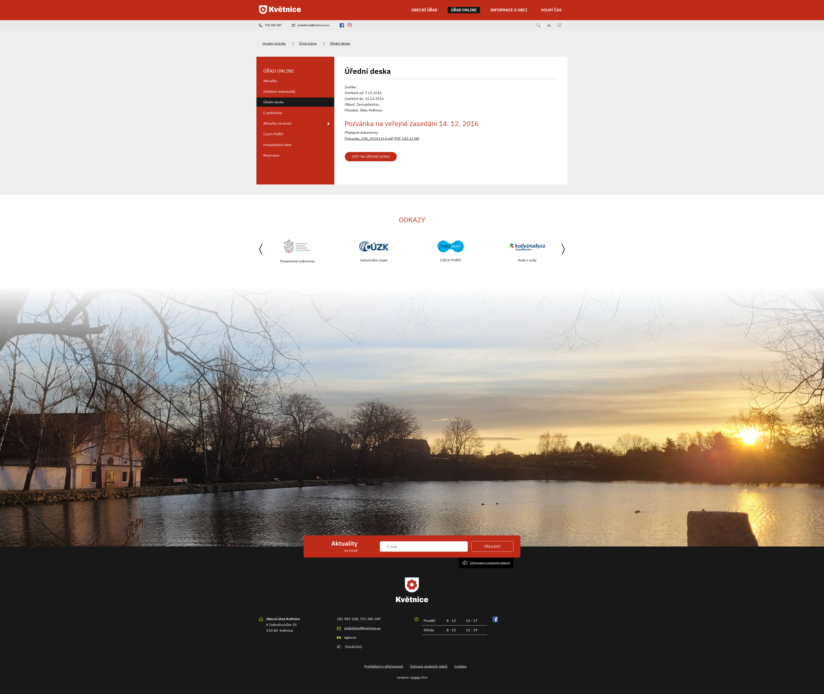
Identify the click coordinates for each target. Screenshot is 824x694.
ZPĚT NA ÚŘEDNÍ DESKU (371, 156)
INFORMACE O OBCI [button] (508, 10)
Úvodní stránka (274, 43)
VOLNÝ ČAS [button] (551, 10)
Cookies (460, 666)
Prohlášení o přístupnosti (383, 666)
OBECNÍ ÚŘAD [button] (424, 10)
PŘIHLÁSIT (492, 546)
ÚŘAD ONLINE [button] (464, 10)
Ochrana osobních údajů (428, 666)
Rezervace (271, 155)
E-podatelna (272, 113)
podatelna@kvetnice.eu (362, 628)
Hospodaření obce (277, 145)
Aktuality (270, 81)
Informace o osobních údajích (489, 563)
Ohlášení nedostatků (279, 91)
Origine (415, 677)
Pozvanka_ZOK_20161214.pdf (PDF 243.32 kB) (382, 138)
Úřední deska (340, 43)
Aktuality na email (277, 123)
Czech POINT (273, 134)
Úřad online (308, 43)
